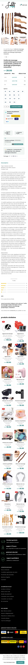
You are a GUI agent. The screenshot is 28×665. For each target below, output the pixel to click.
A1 (5, 91)
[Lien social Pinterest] (15, 156)
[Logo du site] (11, 5)
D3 (10, 102)
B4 (14, 95)
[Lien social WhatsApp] (17, 156)
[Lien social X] (11, 156)
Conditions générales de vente (9, 572)
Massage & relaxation (10, 152)
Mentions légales (5, 577)
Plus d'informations (9, 662)
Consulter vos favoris (6, 599)
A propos (3, 579)
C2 (5, 98)
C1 (18, 95)
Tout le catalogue (6, 620)
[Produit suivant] (8, 57)
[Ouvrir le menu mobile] (2, 5)
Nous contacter (5, 569)
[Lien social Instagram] (21, 647)
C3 (10, 98)
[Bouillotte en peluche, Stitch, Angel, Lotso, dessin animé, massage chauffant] (8, 372)
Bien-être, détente (15, 151)
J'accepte (20, 662)
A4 (18, 91)
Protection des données (7, 574)
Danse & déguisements (7, 613)
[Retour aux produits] (6, 57)
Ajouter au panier (16, 106)
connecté (12, 310)
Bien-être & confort (6, 611)
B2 (5, 95)
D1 (18, 98)
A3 (14, 91)
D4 (14, 102)
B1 (22, 91)
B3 (10, 95)
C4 (14, 98)
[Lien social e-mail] (13, 156)
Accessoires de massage (20, 337)
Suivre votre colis (5, 591)
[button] (2, 23)
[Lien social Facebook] (9, 156)
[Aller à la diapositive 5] (15, 34)
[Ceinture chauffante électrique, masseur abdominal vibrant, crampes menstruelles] (20, 414)
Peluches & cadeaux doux (8, 616)
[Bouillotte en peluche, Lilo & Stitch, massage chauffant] (20, 435)
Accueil (5, 49)
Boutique (10, 49)
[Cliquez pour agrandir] (3, 33)
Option (5, 88)
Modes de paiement (6, 594)
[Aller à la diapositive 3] (12, 34)
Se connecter (4, 601)
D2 (5, 102)
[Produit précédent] (4, 57)
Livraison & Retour (5, 589)
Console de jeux (5, 618)
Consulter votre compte (7, 596)
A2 (9, 91)
